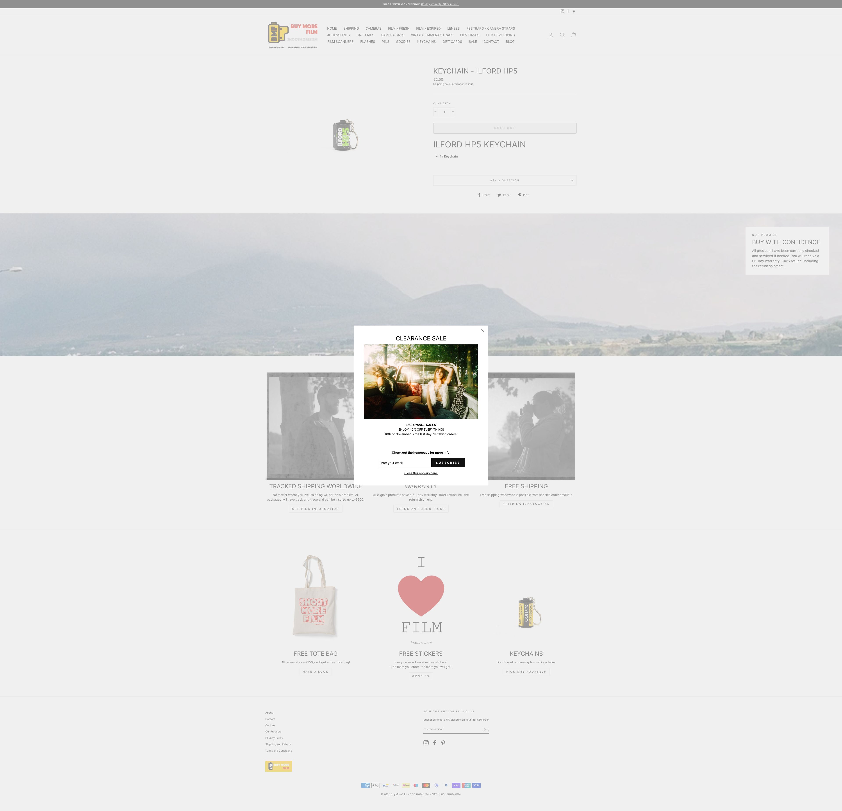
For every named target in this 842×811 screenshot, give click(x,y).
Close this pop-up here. (421, 473)
